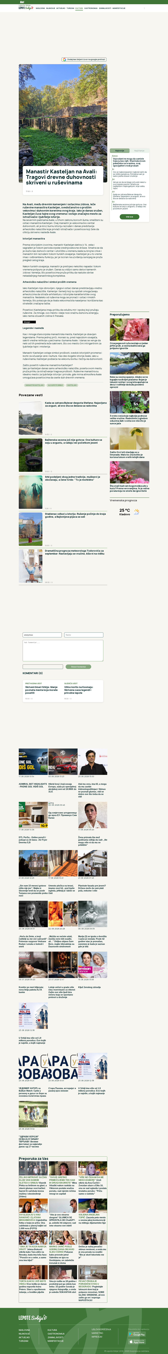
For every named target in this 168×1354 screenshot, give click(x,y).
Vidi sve (129, 216)
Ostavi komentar (78, 667)
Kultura (79, 8)
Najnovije (50, 8)
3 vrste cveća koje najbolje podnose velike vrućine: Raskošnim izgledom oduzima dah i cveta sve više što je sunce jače (129, 419)
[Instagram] (147, 1317)
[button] (24, 199)
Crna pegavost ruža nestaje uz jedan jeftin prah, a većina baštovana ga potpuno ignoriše (129, 346)
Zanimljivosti (105, 8)
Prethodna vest (33, 683)
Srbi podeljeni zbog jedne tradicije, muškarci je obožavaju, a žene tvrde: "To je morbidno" (72, 478)
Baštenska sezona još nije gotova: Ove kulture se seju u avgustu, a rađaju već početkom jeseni (73, 441)
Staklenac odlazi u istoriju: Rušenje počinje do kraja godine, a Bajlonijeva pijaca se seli (75, 515)
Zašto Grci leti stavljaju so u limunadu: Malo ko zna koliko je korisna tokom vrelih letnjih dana (127, 455)
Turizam (70, 8)
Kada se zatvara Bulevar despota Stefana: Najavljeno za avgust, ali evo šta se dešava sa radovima (76, 404)
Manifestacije (118, 8)
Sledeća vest (71, 683)
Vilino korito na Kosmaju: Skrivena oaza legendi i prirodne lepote (78, 690)
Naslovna (40, 8)
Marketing (97, 1333)
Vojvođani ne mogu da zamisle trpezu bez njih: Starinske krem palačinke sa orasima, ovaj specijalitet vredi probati (129, 162)
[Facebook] (136, 1317)
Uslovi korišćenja (101, 1329)
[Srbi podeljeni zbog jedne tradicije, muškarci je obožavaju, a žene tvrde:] (30, 492)
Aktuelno (60, 8)
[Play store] (138, 1334)
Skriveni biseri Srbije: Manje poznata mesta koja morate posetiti (41, 690)
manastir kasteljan (34, 385)
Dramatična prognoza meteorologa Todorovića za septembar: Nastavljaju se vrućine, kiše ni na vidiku (74, 552)
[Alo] (21, 2)
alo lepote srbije (55, 385)
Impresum (97, 1336)
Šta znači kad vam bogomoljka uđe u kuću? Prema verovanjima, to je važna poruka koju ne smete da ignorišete (129, 488)
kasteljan (72, 385)
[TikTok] (141, 1317)
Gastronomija (91, 8)
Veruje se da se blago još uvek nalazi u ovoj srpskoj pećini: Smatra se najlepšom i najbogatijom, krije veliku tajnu (129, 185)
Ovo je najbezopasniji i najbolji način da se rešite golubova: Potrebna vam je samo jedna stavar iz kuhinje (130, 174)
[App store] (138, 1342)
